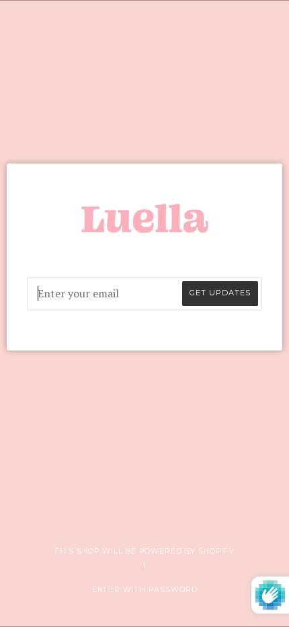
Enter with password (145, 589)
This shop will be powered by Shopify (144, 551)
